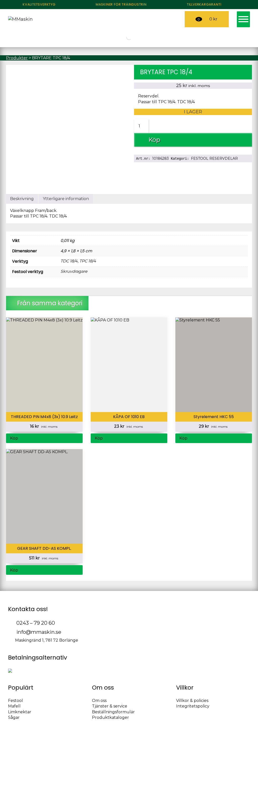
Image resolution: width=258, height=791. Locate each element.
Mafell (14, 706)
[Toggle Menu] (243, 19)
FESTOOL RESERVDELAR (214, 158)
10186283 (160, 158)
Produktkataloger (110, 717)
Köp (154, 139)
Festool (15, 700)
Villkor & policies (192, 700)
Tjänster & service (109, 706)
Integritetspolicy (192, 706)
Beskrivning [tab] (22, 198)
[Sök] (7, 37)
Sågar (14, 717)
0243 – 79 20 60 (35, 623)
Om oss (99, 700)
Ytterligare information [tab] (66, 198)
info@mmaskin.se (38, 632)
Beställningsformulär (113, 712)
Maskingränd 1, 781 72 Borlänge (46, 640)
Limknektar (19, 712)
